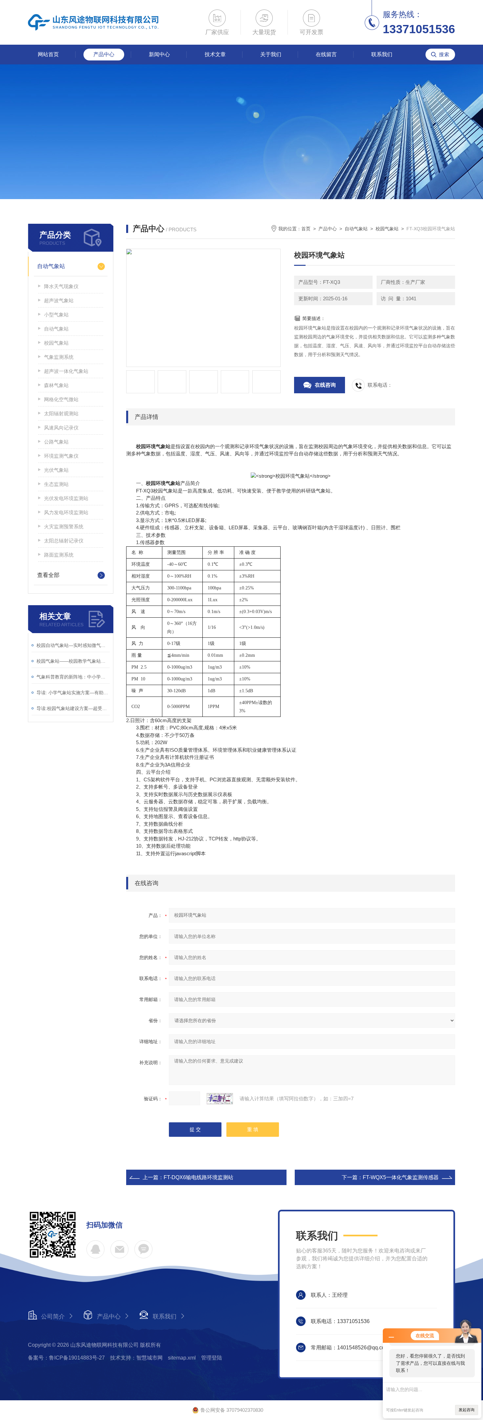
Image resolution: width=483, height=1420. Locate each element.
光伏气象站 (56, 470)
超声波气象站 (59, 300)
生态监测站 (56, 484)
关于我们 (270, 54)
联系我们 (381, 54)
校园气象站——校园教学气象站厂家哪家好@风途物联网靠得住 (73, 661)
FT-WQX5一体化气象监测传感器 (401, 1177)
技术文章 (215, 54)
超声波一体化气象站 (66, 371)
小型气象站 (56, 314)
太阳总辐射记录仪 (63, 540)
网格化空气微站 (61, 399)
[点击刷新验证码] (220, 1098)
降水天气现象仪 (61, 286)
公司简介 (53, 1316)
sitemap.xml (182, 1358)
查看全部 (48, 575)
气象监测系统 (59, 357)
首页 (305, 228)
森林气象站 (56, 385)
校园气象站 (56, 343)
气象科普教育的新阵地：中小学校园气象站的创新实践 (73, 676)
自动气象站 (51, 266)
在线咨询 (325, 385)
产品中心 (103, 54)
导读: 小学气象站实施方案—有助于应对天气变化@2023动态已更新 (73, 692)
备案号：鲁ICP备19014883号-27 (66, 1358)
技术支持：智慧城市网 (136, 1358)
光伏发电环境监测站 (66, 498)
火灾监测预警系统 (63, 526)
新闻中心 (159, 54)
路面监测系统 (59, 555)
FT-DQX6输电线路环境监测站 (198, 1177)
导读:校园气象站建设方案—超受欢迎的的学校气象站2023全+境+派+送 (73, 708)
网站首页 (48, 54)
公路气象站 (56, 442)
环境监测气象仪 (61, 456)
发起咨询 (466, 1410)
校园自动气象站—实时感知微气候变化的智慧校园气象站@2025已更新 (73, 645)
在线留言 (326, 54)
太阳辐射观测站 (61, 413)
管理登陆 (211, 1358)
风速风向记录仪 (61, 427)
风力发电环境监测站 (66, 512)
